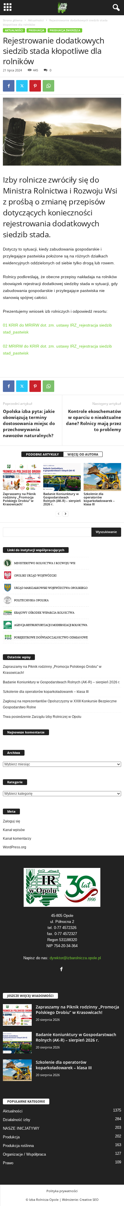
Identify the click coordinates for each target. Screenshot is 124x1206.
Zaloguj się (11, 821)
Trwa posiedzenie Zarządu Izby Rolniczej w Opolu (42, 717)
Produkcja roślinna (18, 1146)
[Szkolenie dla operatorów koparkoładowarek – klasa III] (102, 477)
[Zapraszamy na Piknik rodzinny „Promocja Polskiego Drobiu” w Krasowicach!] (21, 477)
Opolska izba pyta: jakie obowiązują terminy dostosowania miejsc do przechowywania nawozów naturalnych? (29, 423)
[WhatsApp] (48, 86)
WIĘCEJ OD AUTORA (82, 454)
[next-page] (65, 514)
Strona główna (12, 20)
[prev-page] (58, 514)
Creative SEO (89, 1199)
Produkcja (36, 30)
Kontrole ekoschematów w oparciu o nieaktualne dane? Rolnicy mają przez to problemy (93, 420)
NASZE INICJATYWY (21, 1128)
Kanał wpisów (14, 830)
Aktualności (36, 20)
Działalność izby (16, 1120)
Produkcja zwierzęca (65, 30)
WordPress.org (14, 847)
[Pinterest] (35, 86)
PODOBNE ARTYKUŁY (42, 454)
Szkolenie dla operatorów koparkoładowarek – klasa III (99, 499)
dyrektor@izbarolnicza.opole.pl (75, 958)
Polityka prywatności (62, 1191)
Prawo (8, 1163)
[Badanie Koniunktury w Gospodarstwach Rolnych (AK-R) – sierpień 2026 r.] (62, 477)
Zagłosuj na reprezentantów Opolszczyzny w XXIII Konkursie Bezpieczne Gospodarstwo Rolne (60, 704)
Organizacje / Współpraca (24, 1154)
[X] (22, 86)
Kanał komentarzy (17, 839)
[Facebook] (8, 86)
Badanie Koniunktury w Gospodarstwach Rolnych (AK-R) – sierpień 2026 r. (62, 499)
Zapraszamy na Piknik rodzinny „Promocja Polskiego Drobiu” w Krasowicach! (19, 499)
